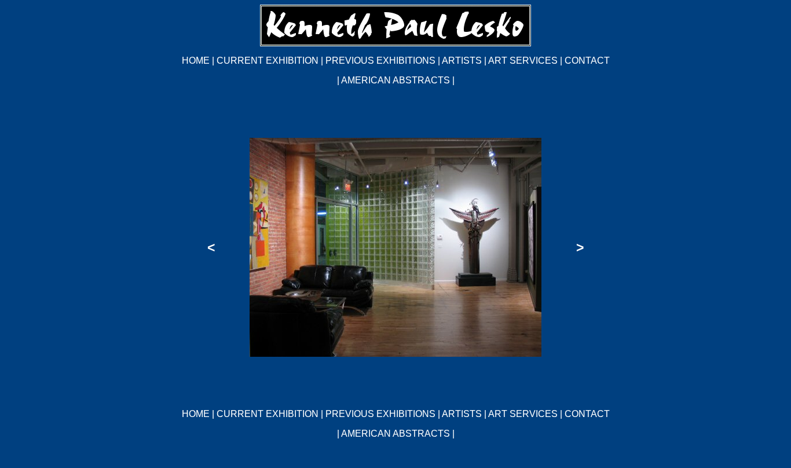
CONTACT (587, 60)
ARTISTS (462, 60)
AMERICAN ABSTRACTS (395, 80)
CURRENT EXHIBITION (267, 60)
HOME (196, 60)
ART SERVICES (523, 60)
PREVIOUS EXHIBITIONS (381, 60)
